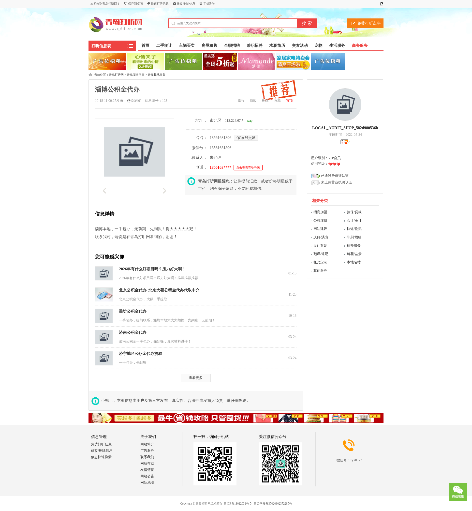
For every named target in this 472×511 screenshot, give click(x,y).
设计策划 (320, 245)
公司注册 (320, 220)
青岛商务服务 (136, 74)
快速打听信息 (160, 3)
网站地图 (147, 482)
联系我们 (147, 457)
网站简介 (147, 444)
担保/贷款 (354, 212)
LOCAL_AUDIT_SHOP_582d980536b (345, 128)
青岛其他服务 (156, 74)
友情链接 (147, 470)
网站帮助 (147, 463)
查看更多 (196, 378)
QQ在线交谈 (245, 138)
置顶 (289, 101)
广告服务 (147, 450)
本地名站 (354, 262)
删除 (265, 101)
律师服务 (354, 245)
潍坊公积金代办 (133, 311)
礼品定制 (320, 262)
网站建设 (320, 229)
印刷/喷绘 (354, 237)
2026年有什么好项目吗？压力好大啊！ (152, 269)
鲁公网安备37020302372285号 (273, 503)
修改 (253, 101)
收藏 (277, 101)
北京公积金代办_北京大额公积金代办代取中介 (159, 290)
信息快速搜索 (101, 457)
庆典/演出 (320, 237)
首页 (145, 45)
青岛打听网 (116, 74)
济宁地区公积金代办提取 (140, 353)
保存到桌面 (135, 3)
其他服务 (320, 270)
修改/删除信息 (186, 3)
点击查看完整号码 (248, 167)
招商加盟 (320, 212)
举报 (241, 101)
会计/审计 (354, 220)
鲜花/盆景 (354, 254)
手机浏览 (209, 3)
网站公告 (147, 476)
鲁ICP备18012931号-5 (237, 503)
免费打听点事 (369, 23)
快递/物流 (354, 229)
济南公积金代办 (133, 332)
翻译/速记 (320, 254)
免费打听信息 (101, 444)
